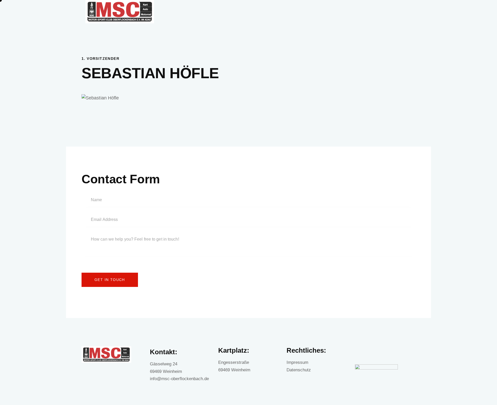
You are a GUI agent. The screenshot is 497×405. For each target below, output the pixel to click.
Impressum (297, 362)
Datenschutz (299, 369)
